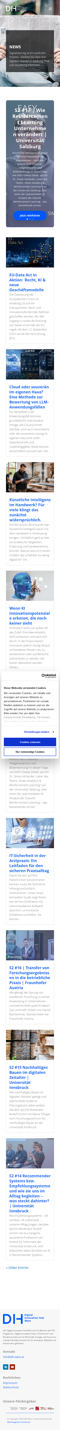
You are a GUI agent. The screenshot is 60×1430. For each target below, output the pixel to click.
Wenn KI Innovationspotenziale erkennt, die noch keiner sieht (29, 616)
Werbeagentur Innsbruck (18, 1422)
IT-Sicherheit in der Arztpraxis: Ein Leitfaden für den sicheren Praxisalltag (29, 863)
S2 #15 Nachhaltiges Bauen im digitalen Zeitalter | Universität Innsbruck (28, 1077)
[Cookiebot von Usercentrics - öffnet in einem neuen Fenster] (42, 676)
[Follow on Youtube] (12, 1367)
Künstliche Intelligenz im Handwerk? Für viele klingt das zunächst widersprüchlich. (30, 509)
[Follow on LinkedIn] (5, 1367)
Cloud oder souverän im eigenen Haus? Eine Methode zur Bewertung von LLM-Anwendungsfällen (29, 397)
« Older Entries (17, 1267)
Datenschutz (11, 1387)
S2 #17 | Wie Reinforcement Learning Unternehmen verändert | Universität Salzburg (30, 128)
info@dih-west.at (13, 1357)
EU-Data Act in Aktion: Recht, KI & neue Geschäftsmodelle (27, 282)
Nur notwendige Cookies (30, 751)
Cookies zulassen (30, 741)
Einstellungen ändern (37, 731)
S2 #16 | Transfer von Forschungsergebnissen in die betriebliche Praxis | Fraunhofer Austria (29, 978)
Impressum (10, 1383)
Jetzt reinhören (30, 215)
